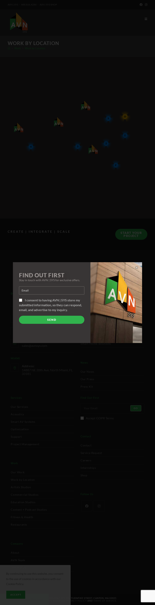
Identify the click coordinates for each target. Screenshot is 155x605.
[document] (77, 302)
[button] (136, 267)
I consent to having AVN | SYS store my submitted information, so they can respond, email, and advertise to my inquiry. (50, 305)
